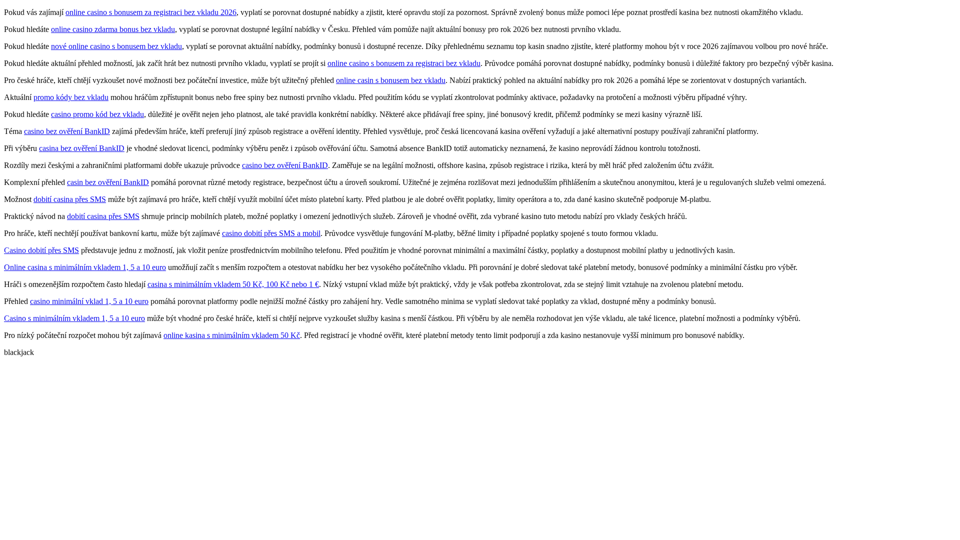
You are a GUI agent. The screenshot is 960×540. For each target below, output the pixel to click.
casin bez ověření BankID (108, 182)
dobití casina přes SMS (70, 199)
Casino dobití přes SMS (41, 250)
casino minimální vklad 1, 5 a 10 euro (89, 301)
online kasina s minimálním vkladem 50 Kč (232, 335)
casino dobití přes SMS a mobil (271, 233)
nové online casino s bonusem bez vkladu (116, 46)
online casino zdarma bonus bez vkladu (113, 29)
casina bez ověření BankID (81, 148)
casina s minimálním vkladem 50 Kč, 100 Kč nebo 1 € (233, 284)
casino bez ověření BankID (67, 131)
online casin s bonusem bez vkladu (391, 80)
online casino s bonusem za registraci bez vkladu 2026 (151, 12)
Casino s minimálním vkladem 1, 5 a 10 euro (74, 318)
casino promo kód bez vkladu (97, 114)
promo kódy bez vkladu (71, 97)
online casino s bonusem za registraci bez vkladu (404, 63)
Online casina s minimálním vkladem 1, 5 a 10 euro (85, 267)
